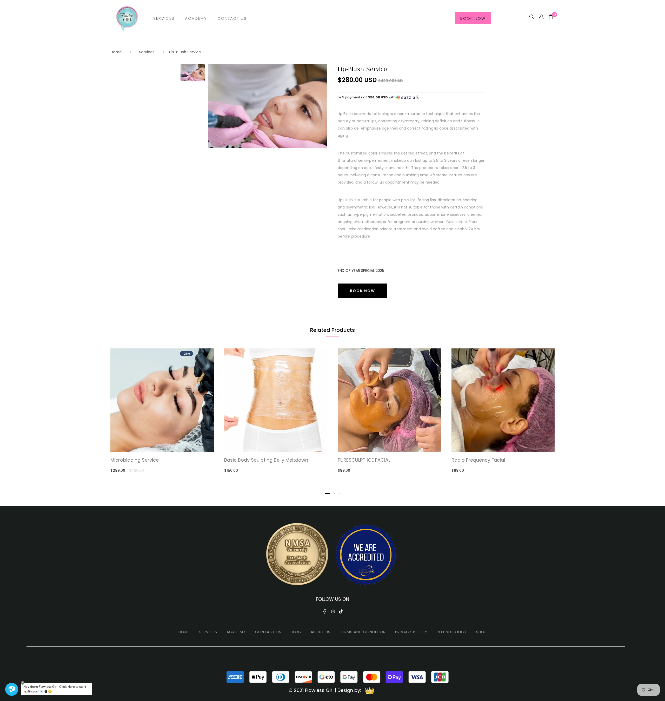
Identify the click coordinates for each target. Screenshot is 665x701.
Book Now (473, 18)
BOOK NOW (362, 290)
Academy (196, 18)
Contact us (268, 632)
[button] (411, 97)
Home (116, 52)
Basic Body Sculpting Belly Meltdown (266, 460)
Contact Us (232, 18)
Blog (296, 632)
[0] (549, 17)
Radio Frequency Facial (478, 460)
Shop (481, 632)
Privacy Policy (411, 632)
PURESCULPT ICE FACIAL (364, 460)
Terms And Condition (363, 632)
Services (164, 18)
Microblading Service (134, 460)
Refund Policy (452, 632)
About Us (320, 632)
